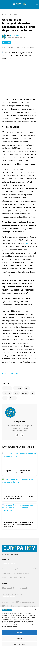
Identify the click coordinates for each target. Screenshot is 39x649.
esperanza (18, 388)
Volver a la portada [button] (9, 14)
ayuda (9, 602)
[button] (36, 610)
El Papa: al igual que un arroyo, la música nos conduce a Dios (17, 472)
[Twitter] (17, 435)
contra (27, 602)
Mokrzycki (7, 393)
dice (16, 606)
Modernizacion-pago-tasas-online (14, 577)
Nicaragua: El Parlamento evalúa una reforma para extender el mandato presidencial (18, 524)
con (17, 601)
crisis (32, 602)
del (4, 606)
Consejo (22, 602)
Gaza (34, 606)
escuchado (7, 388)
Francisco (29, 606)
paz (33, 393)
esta (25, 606)
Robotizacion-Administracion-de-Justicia (16, 573)
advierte (4, 602)
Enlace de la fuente (10, 373)
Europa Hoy (14, 35)
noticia (27, 243)
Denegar (19, 638)
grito (26, 388)
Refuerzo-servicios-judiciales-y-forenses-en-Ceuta (19, 569)
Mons (16, 393)
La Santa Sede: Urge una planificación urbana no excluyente (18, 497)
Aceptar (19, 633)
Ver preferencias (19, 644)
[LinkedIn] (22, 435)
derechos (10, 606)
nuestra (24, 393)
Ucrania (12, 398)
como (13, 602)
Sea (5, 398)
